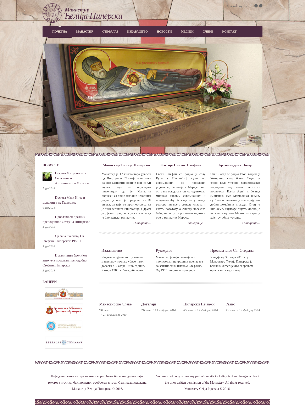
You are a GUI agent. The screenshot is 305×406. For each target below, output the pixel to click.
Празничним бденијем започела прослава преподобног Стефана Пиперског (65, 260)
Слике (208, 31)
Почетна (59, 31)
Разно (230, 304)
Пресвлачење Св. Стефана (232, 250)
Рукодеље (164, 250)
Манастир (84, 31)
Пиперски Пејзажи (199, 304)
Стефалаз (110, 31)
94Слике (104, 310)
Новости (164, 31)
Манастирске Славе (115, 304)
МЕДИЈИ (187, 31)
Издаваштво (137, 31)
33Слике (230, 310)
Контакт (229, 31)
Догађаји (148, 304)
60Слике (188, 310)
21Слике (146, 310)
